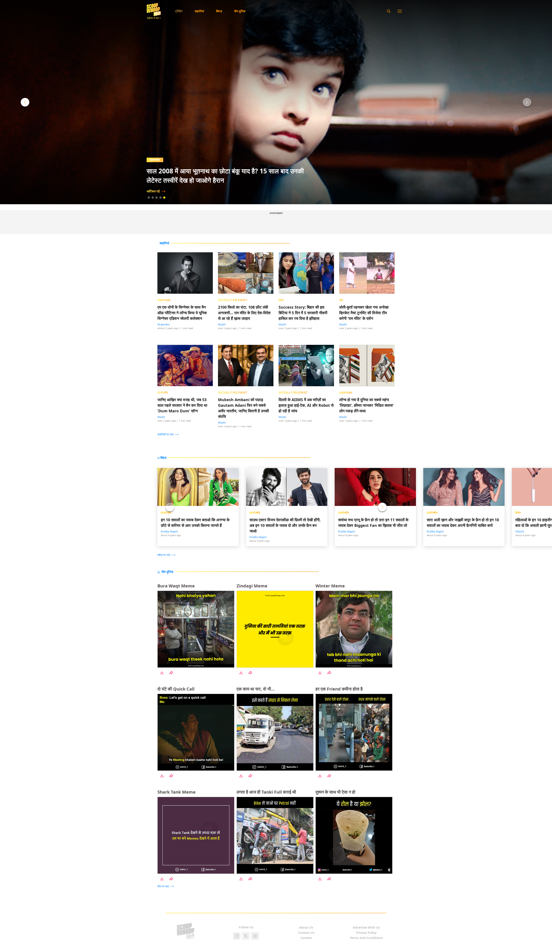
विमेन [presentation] (281, 300)
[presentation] (169, 434)
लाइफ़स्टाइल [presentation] (164, 300)
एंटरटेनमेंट (166, 513)
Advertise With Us (366, 927)
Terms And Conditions (366, 938)
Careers (306, 938)
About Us (306, 927)
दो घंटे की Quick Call (175, 689)
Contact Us (306, 933)
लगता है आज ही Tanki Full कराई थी (266, 792)
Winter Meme (330, 586)
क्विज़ (219, 11)
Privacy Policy (366, 933)
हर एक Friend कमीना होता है (339, 689)
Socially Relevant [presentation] (232, 300)
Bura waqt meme (176, 586)
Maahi (222, 324)
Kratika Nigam (169, 531)
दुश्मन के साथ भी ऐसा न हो (335, 792)
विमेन (518, 513)
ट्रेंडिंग (179, 11)
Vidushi (519, 531)
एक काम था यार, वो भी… (256, 689)
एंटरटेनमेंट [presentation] (162, 392)
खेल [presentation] (341, 300)
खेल (152, 160)
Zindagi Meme (252, 586)
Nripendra (163, 324)
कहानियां (199, 11)
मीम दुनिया (240, 11)
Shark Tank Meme (176, 792)
